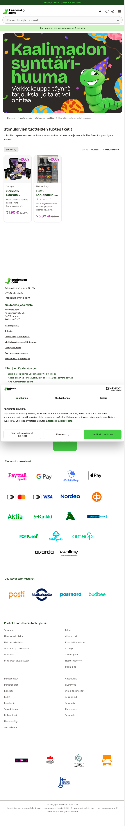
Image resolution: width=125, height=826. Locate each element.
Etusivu (11, 118)
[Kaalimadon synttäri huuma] (62, 73)
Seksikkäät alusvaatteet (16, 660)
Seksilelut (9, 630)
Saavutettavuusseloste (16, 353)
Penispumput (11, 678)
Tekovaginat (71, 654)
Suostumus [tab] (22, 397)
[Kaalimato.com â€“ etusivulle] (16, 281)
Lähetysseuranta (13, 347)
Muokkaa (61, 434)
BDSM (7, 696)
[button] (118, 20)
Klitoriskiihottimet (75, 642)
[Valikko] (119, 11)
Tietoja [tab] (103, 397)
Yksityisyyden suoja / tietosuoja (20, 342)
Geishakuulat (11, 727)
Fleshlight (70, 666)
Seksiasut (9, 654)
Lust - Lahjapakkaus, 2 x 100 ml (47, 194)
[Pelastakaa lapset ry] (21, 760)
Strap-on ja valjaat (74, 690)
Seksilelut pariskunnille (16, 648)
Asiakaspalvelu (12, 325)
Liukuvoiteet (10, 715)
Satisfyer (69, 648)
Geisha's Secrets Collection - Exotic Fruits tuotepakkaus (16, 198)
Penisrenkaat (11, 684)
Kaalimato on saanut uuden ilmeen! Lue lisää (62, 28)
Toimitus (9, 331)
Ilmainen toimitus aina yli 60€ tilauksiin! (62, 2)
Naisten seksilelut (13, 642)
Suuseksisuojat (12, 709)
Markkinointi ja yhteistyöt (17, 358)
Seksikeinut (71, 696)
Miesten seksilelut (13, 636)
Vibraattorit (71, 636)
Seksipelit (70, 715)
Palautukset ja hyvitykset (17, 336)
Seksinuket (71, 702)
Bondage (8, 690)
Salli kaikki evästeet (102, 434)
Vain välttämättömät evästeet (22, 434)
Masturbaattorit (73, 660)
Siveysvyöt (70, 684)
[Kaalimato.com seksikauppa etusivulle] (32, 11)
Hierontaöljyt (11, 721)
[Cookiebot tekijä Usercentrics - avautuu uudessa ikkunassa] (108, 389)
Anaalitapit (71, 678)
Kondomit (9, 702)
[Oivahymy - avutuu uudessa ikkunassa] (107, 760)
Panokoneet (71, 709)
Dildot (68, 630)
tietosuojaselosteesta (60, 420)
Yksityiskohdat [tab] (62, 397)
